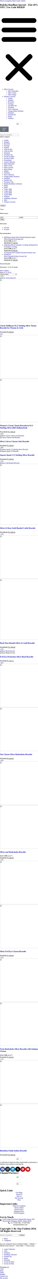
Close (2, 209)
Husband (7, 153)
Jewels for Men (9, 158)
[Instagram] (7, 1169)
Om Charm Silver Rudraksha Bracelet (16, 754)
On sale (6, 227)
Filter (2, 219)
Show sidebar (4, 270)
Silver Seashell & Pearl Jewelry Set (15, 256)
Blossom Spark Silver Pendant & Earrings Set (19, 238)
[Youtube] (27, 1169)
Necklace (11, 107)
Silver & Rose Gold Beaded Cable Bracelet (17, 528)
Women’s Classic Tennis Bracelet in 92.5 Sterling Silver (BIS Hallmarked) (16, 427)
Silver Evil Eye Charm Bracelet (13, 951)
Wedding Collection (10, 198)
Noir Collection (13, 109)
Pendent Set (12, 115)
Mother (6, 171)
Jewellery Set (12, 105)
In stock (6, 229)
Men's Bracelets (9, 164)
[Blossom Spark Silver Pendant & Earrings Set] (15, 237)
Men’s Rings (12, 95)
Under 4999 (8, 193)
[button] (19, 48)
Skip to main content (18, 1)
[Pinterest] (22, 1169)
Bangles (10, 100)
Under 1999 (8, 189)
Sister (6, 187)
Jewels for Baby (9, 156)
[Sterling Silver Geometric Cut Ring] (16, 245)
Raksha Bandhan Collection (13, 184)
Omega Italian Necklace (16, 111)
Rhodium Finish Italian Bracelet (13, 1151)
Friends (6, 147)
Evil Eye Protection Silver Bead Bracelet (16, 657)
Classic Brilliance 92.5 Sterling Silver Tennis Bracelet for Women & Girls (18, 327)
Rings (10, 116)
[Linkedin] (12, 1169)
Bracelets (11, 102)
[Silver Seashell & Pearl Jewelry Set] (21, 254)
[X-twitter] (17, 1169)
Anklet (10, 98)
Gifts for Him (8, 151)
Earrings (10, 104)
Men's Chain (8, 165)
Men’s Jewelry (8, 89)
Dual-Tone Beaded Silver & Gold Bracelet (17, 643)
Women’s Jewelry (9, 96)
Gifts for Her (8, 149)
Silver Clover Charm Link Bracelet (14, 441)
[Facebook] (2, 1169)
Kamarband (8, 160)
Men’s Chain (12, 93)
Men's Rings (8, 169)
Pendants (11, 113)
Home (2, 264)
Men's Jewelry (8, 167)
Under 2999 (8, 191)
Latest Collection (9, 162)
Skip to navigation (6, 1)
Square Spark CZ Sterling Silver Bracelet (17, 455)
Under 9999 (8, 195)
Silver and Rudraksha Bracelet (13, 852)
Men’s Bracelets (13, 91)
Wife (5, 200)
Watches (10, 118)
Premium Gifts (8, 182)
